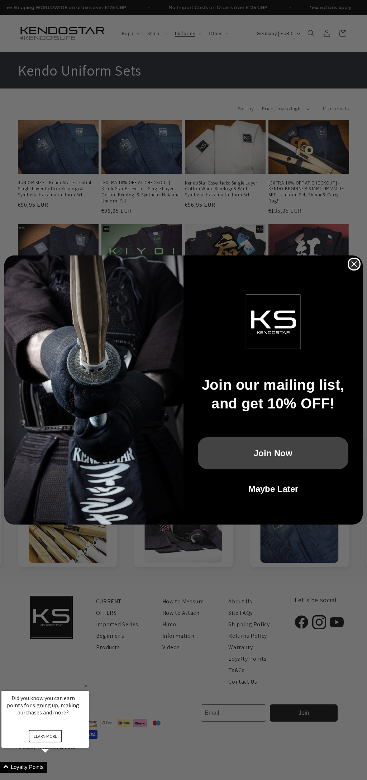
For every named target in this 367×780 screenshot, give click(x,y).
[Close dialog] (354, 264)
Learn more (45, 736)
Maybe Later (273, 489)
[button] (54, 767)
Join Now (273, 453)
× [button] (85, 686)
